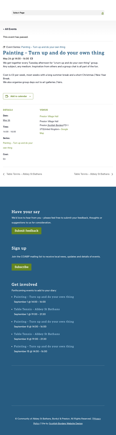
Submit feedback (26, 231)
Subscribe (21, 267)
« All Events (10, 29)
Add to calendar (18, 96)
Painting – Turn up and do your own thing (44, 297)
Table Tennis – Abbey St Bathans (24, 174)
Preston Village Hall (49, 116)
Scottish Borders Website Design (66, 423)
